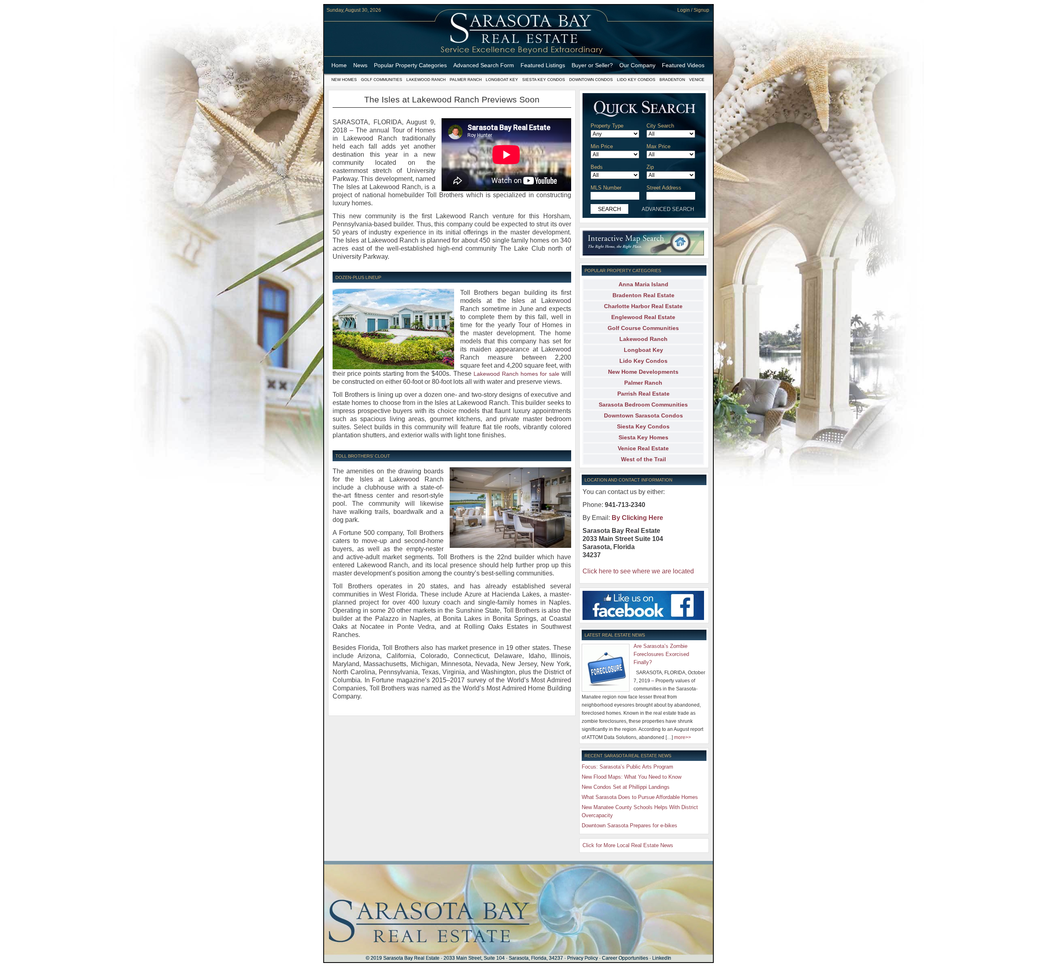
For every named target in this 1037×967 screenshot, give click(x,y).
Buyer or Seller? (592, 65)
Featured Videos (683, 65)
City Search (660, 126)
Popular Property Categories (410, 65)
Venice (696, 79)
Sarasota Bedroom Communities (643, 404)
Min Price (602, 146)
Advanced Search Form (483, 65)
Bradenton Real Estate (643, 295)
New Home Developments (643, 371)
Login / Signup (693, 10)
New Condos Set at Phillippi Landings (626, 787)
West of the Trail (643, 459)
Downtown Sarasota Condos (643, 415)
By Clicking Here (637, 517)
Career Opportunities (625, 958)
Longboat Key (502, 79)
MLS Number (606, 188)
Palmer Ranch (466, 79)
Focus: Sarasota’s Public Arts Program (627, 767)
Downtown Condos (591, 79)
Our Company (637, 65)
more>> (682, 737)
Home (339, 65)
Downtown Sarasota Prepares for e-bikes (629, 825)
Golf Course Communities (643, 328)
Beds (597, 167)
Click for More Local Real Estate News (628, 845)
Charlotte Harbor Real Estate (643, 306)
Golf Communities (381, 79)
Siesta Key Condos (543, 79)
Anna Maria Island (643, 284)
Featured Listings (543, 65)
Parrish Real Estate (643, 393)
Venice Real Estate (643, 448)
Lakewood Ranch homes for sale (516, 374)
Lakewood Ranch (426, 79)
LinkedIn (661, 958)
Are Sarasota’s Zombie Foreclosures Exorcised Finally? (661, 654)
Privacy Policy (582, 958)
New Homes (344, 79)
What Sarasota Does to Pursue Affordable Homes (640, 797)
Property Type (607, 126)
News (360, 65)
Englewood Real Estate (643, 317)
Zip (650, 167)
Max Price (658, 146)
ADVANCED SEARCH (668, 209)
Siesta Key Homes (643, 437)
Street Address (664, 188)
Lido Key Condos (636, 79)
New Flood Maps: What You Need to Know (631, 777)
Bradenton (672, 79)
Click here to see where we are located (638, 571)
